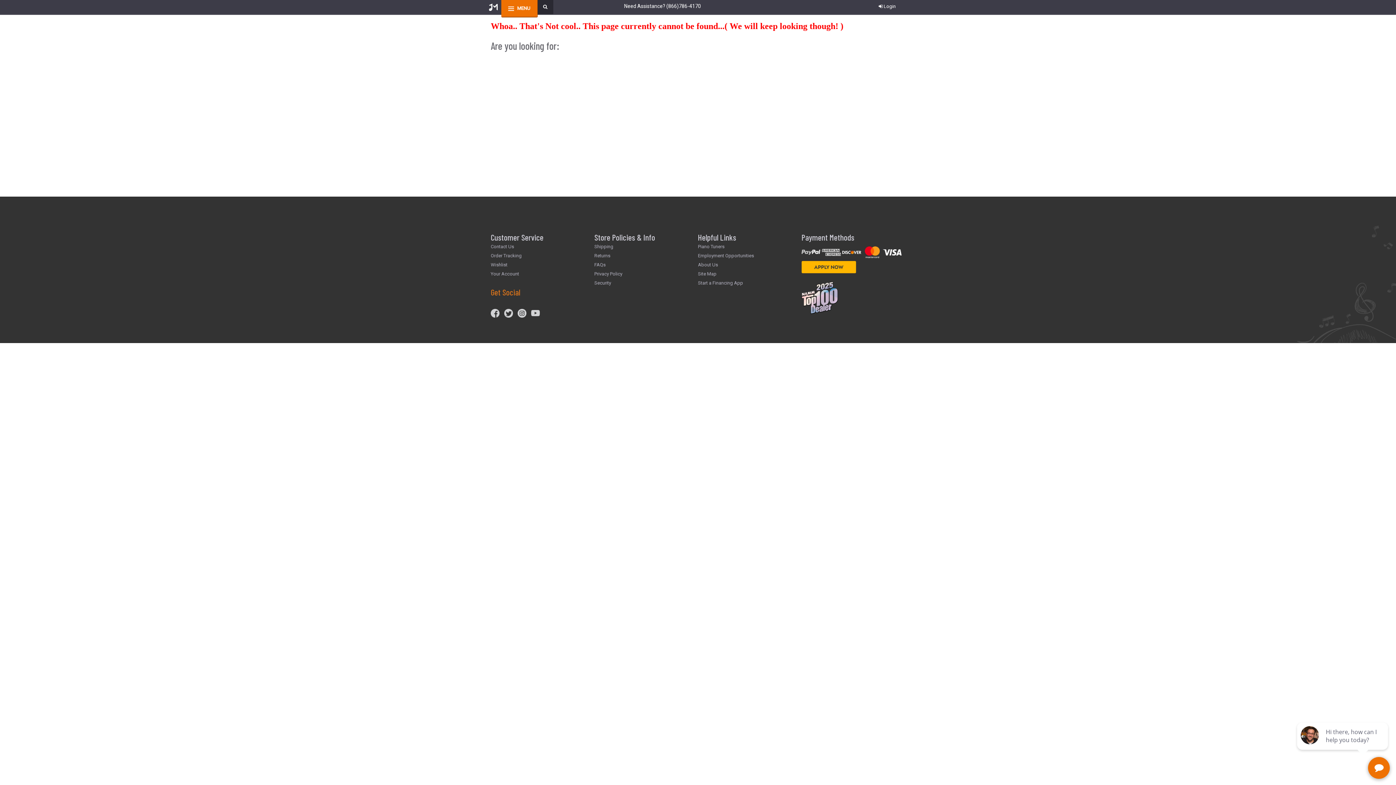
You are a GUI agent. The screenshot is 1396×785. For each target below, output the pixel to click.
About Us (708, 264)
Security (602, 283)
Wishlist (499, 264)
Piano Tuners (711, 246)
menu (523, 8)
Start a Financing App (720, 283)
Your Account (505, 274)
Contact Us (502, 246)
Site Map (707, 274)
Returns (602, 255)
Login (890, 6)
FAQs (600, 264)
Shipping (603, 246)
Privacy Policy (608, 274)
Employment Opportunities (726, 255)
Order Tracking (506, 255)
